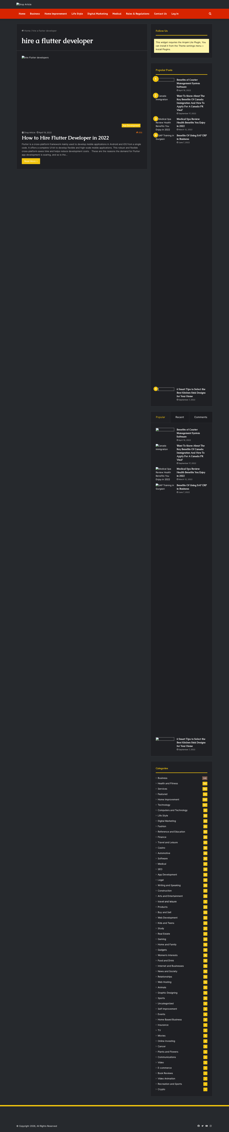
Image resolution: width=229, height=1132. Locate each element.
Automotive (164, 853)
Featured (162, 794)
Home (22, 13)
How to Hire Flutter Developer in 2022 (65, 137)
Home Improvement (56, 13)
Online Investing (166, 1041)
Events (161, 1014)
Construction (165, 890)
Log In (175, 13)
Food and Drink (166, 960)
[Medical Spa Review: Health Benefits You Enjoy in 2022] (165, 124)
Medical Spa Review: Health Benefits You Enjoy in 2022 (191, 122)
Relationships (165, 976)
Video (161, 1062)
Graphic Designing (167, 992)
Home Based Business (170, 1019)
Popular (160, 417)
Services (162, 788)
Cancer (162, 1046)
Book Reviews (165, 1073)
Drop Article (29, 132)
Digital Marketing (98, 13)
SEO (160, 869)
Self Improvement (167, 1008)
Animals (162, 987)
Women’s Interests (168, 955)
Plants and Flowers (168, 1051)
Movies (161, 1035)
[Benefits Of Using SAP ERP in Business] (165, 259)
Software (163, 858)
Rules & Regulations (137, 13)
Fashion (162, 826)
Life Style (77, 13)
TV (159, 1030)
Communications (167, 1057)
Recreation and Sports (170, 1084)
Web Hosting (164, 982)
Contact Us (160, 13)
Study (161, 928)
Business (35, 13)
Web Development (168, 917)
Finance (162, 837)
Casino (161, 847)
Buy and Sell (164, 912)
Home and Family (167, 944)
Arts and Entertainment (170, 896)
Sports (161, 998)
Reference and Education (171, 831)
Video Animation (166, 1078)
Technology (164, 804)
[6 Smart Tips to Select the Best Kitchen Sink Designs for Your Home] (165, 394)
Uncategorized (166, 1003)
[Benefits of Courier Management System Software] (165, 84)
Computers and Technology (173, 810)
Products (162, 907)
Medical (116, 13)
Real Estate (164, 933)
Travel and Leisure (168, 842)
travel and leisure (167, 901)
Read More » (31, 161)
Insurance (163, 1025)
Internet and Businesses (171, 966)
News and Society (167, 971)
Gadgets (162, 949)
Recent (180, 417)
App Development (167, 874)
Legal (161, 880)
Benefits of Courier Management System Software (188, 83)
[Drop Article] (24, 4)
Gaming (162, 939)
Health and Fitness (168, 783)
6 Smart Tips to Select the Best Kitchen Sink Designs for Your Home (191, 393)
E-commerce (165, 1067)
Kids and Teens (166, 923)
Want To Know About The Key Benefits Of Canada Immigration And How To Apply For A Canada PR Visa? (191, 102)
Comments (200, 417)
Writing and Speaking (169, 885)
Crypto (161, 1089)
